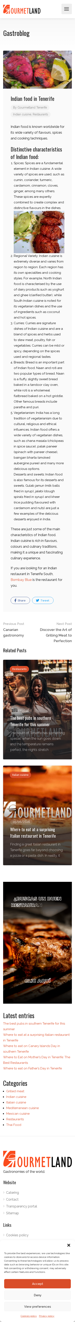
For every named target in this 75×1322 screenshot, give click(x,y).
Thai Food (13, 1125)
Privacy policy (46, 1316)
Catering (12, 1193)
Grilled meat (15, 1091)
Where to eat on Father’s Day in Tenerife (32, 1068)
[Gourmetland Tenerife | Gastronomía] (37, 943)
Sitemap (12, 1213)
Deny (37, 1295)
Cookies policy (29, 1316)
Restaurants (40, 114)
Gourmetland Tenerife (32, 107)
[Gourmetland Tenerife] (21, 9)
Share (21, 600)
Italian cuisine (16, 1102)
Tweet (44, 600)
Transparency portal (21, 1206)
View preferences (37, 1307)
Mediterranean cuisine (22, 1108)
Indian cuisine (22, 114)
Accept (37, 1284)
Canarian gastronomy (13, 629)
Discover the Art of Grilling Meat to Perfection (56, 632)
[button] (69, 1245)
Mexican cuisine (18, 1114)
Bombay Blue (21, 580)
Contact (12, 1199)
